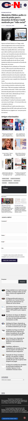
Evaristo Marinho (15, 178)
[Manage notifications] (24, 418)
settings (19, 403)
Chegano (5, 188)
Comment (4, 221)
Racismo (4, 182)
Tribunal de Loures (13, 182)
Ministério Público (7, 180)
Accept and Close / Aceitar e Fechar (10, 418)
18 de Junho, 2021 (10, 25)
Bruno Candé (5, 178)
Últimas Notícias (6, 12)
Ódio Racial (17, 180)
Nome (3, 235)
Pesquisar (3, 279)
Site (2, 248)
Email (3, 241)
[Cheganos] (14, 5)
